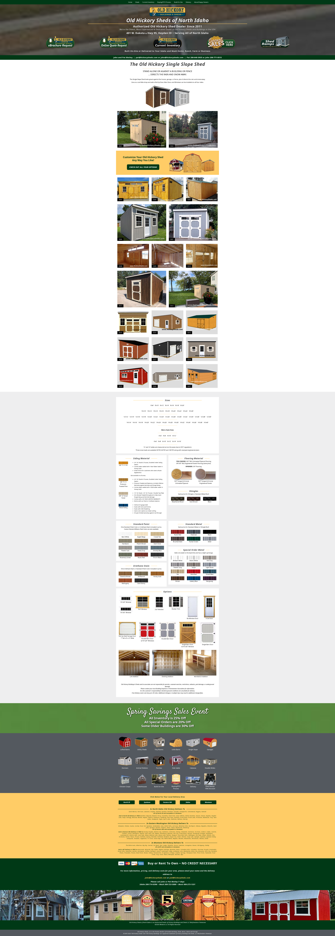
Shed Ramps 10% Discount (210, 787)
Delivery (188, 2)
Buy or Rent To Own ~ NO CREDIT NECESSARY (182, 863)
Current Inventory (148, 2)
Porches (159, 768)
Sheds (137, 2)
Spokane (147, 802)
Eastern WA (167, 802)
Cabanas (193, 768)
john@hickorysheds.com (172, 57)
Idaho (188, 802)
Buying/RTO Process (164, 2)
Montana (208, 802)
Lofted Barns (125, 749)
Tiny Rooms (159, 749)
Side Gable (176, 768)
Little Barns (176, 749)
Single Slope (193, 749)
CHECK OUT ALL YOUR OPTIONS (143, 167)
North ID (126, 802)
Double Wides (210, 768)
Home (130, 2)
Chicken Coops (125, 787)
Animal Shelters (142, 768)
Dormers (125, 768)
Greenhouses (142, 787)
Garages (210, 749)
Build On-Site (178, 2)
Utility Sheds (142, 749)
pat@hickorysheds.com (147, 57)
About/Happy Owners (201, 2)
